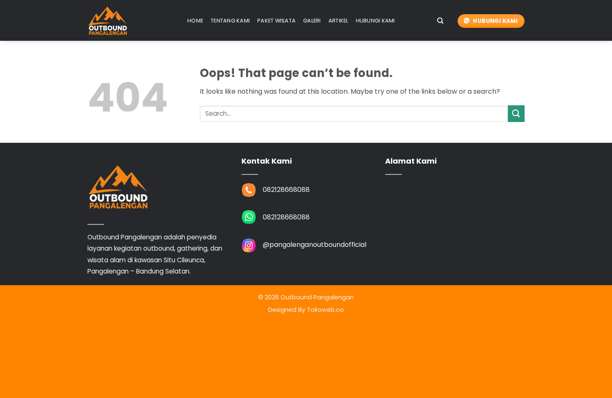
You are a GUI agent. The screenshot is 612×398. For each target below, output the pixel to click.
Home (195, 20)
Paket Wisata (276, 20)
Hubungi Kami (375, 20)
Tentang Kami (230, 20)
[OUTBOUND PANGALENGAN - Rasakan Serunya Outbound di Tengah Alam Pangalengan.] (131, 20)
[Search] (440, 21)
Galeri (312, 20)
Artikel (338, 20)
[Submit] (516, 113)
